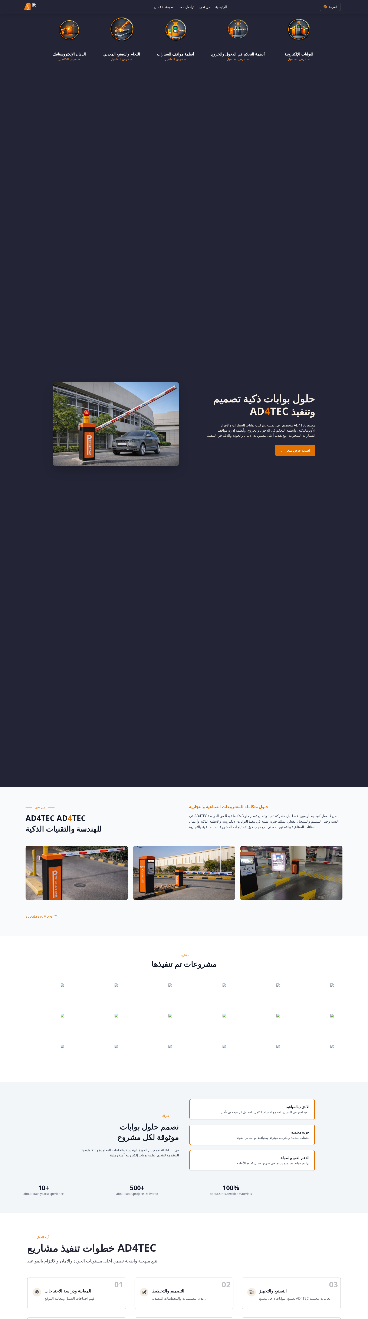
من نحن (204, 6)
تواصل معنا (186, 6)
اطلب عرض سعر (295, 450)
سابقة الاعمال (164, 6)
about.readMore (41, 916)
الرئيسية (221, 6)
